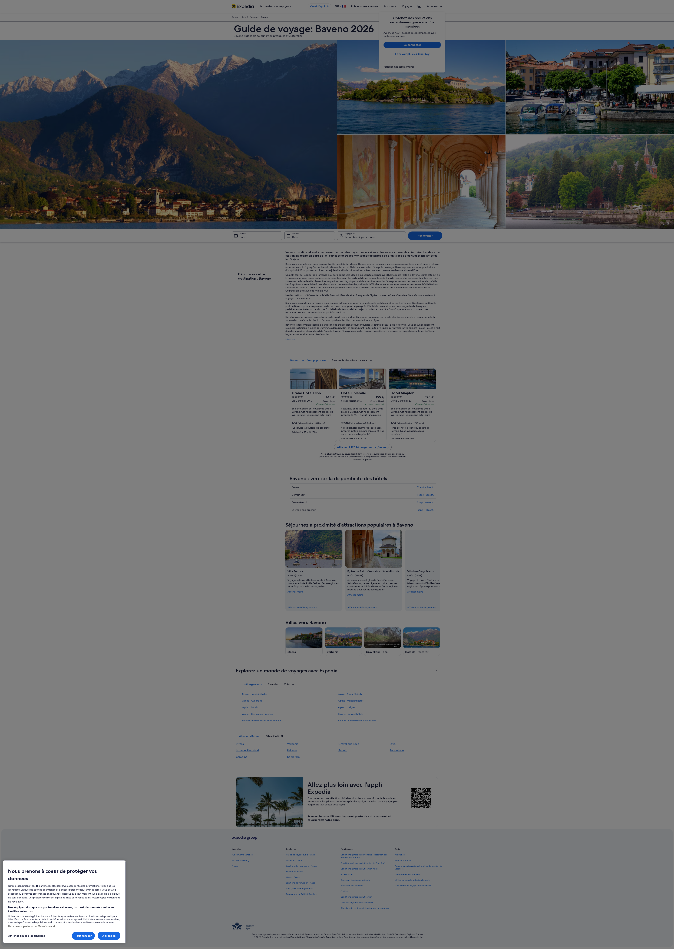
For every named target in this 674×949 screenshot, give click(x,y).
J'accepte (108, 935)
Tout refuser (83, 935)
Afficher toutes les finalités (26, 935)
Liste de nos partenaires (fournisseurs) (31, 926)
